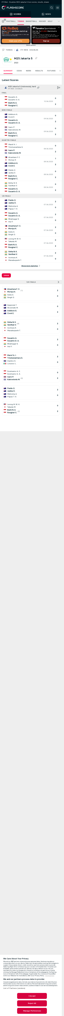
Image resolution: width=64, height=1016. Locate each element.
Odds (19, 71)
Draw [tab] (6, 275)
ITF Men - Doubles (29, 50)
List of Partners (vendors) (14, 988)
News (28, 71)
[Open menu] (57, 7)
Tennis (9, 50)
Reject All (32, 1003)
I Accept (32, 996)
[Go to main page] (15, 7)
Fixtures (51, 71)
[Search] (51, 7)
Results (39, 71)
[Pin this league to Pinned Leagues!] (36, 58)
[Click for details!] (31, 101)
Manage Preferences (32, 1011)
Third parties (49, 976)
